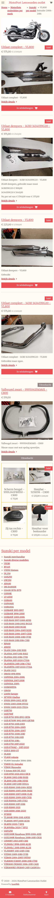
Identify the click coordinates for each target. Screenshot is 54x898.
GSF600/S (9, 603)
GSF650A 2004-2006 (14, 677)
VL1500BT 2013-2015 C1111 (16, 851)
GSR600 (8, 600)
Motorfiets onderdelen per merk (15, 10)
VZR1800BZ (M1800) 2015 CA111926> (22, 867)
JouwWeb (15, 884)
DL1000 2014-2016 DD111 (16, 780)
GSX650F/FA (10, 687)
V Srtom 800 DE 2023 (15, 770)
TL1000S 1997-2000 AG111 (17, 821)
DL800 (7, 754)
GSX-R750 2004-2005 (15, 727)
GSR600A (9, 607)
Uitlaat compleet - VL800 (17, 47)
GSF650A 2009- (12, 683)
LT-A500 (8, 597)
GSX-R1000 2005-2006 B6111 (18, 790)
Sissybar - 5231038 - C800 (40, 491)
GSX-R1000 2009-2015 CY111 (18, 797)
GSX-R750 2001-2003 (14, 724)
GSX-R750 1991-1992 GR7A (17, 717)
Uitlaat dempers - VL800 (17, 220)
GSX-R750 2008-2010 (14, 734)
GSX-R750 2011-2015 (14, 737)
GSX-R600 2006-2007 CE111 (18, 633)
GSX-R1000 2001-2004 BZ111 (18, 787)
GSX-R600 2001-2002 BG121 (18, 623)
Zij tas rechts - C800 (14, 530)
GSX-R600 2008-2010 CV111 (17, 637)
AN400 (7, 583)
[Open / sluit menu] (3, 2)
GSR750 (8, 710)
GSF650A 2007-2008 (14, 680)
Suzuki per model (15, 551)
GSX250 (8, 576)
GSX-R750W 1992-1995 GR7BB (19, 720)
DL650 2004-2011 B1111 (15, 650)
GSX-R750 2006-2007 (15, 730)
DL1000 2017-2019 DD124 (16, 784)
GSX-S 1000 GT (11, 750)
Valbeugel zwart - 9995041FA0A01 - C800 (24, 391)
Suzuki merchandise (14, 556)
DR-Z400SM (10, 587)
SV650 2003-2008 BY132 (16, 704)
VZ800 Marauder (12, 767)
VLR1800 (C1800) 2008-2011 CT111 (20, 861)
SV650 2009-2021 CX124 (16, 707)
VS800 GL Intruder (13, 764)
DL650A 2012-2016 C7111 (16, 657)
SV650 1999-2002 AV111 (15, 700)
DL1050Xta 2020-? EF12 (16, 827)
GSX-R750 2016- (12, 740)
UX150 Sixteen (11, 570)
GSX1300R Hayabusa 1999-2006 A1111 (22, 834)
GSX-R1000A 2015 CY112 (16, 800)
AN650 (7, 647)
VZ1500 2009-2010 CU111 (16, 854)
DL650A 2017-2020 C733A (16, 660)
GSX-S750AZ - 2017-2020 (16, 747)
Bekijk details (8, 101)
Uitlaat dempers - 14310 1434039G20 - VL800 (25, 127)
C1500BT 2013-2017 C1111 (16, 841)
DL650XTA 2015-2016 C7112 (17, 663)
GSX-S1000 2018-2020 (15, 810)
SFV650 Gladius (12, 697)
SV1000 (7, 814)
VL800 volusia (11, 757)
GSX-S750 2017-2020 (14, 744)
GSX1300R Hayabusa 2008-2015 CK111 (23, 837)
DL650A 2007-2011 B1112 (16, 653)
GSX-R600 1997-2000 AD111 (17, 620)
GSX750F (8, 714)
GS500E (8, 593)
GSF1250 (8, 831)
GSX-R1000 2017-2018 (14, 804)
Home (4, 7)
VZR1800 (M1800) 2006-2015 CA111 (21, 864)
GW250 (7, 580)
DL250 (7, 573)
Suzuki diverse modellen (16, 560)
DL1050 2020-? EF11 (14, 824)
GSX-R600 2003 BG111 (15, 627)
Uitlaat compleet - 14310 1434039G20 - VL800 (26, 304)
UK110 (7, 563)
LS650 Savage (11, 693)
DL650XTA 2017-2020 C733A (18, 667)
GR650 (7, 690)
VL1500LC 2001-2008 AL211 (17, 847)
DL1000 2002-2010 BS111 (16, 777)
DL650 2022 (10, 670)
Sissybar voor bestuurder (40, 530)
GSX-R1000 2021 (12, 807)
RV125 (7, 567)
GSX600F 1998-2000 (14, 613)
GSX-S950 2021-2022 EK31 (17, 774)
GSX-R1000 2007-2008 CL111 (18, 794)
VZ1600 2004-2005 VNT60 (17, 857)
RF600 (7, 643)
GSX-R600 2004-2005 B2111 (17, 630)
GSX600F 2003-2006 (14, 617)
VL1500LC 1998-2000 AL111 (17, 844)
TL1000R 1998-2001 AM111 (17, 817)
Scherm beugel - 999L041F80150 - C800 (14, 492)
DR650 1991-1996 (12, 673)
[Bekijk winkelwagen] (51, 2)
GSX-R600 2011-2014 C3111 (16, 640)
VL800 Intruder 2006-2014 (44, 10)
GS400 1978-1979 (12, 590)
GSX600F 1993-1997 (14, 610)
